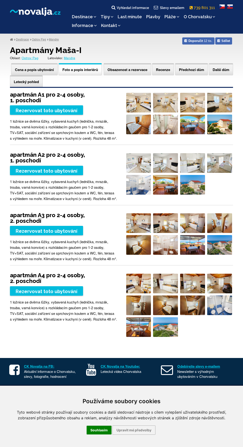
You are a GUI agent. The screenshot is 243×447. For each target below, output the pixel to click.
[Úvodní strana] (11, 39)
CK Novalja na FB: (39, 366)
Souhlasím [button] (99, 430)
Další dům (221, 69)
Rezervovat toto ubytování (46, 110)
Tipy (105, 16)
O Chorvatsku (198, 16)
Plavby (153, 16)
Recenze (163, 69)
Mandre (54, 39)
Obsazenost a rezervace (127, 69)
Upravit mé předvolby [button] (134, 430)
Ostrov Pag (39, 39)
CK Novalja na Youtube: (120, 366)
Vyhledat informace (133, 8)
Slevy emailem (172, 8)
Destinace (82, 16)
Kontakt (109, 25)
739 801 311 (205, 7)
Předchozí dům (191, 69)
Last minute (130, 16)
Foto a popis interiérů (80, 69)
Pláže (170, 16)
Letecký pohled (26, 81)
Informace (82, 25)
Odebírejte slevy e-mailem (198, 366)
